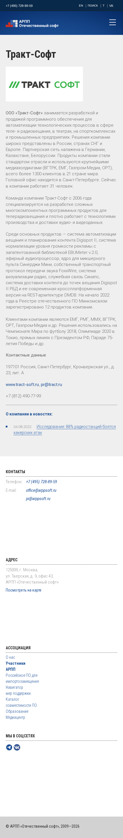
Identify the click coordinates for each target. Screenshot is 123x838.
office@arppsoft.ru (41, 490)
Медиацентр (15, 717)
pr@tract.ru (51, 384)
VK (111, 5)
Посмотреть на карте (23, 590)
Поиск (93, 5)
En (81, 5)
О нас (10, 657)
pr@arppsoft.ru (38, 498)
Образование (17, 711)
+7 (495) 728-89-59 (19, 5)
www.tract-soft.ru (22, 384)
